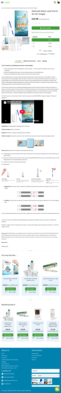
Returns (34, 359)
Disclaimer (34, 357)
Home (2, 8)
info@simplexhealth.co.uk (10, 380)
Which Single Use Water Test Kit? (9, 366)
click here (7, 226)
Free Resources (5, 364)
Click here (3, 220)
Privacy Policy (35, 353)
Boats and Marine (14, 8)
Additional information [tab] (29, 61)
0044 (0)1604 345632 (9, 377)
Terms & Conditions (37, 355)
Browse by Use (7, 8)
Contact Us (4, 357)
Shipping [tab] (44, 61)
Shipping (3, 361)
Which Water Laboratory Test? (9, 368)
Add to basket (46, 28)
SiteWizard (28, 390)
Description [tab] (18, 61)
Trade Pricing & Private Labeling (9, 359)
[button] (26, 12)
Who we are (4, 355)
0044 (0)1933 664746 (9, 374)
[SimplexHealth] (7, 2)
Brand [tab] (39, 61)
